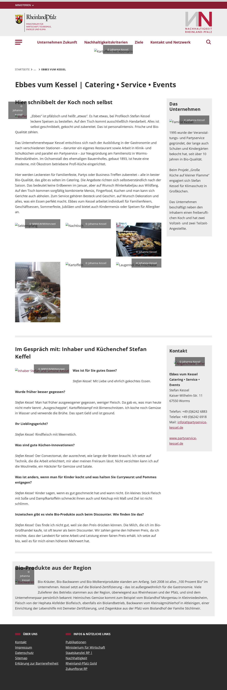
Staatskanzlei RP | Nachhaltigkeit (79, 655)
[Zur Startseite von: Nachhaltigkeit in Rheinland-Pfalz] (35, 22)
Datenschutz (24, 653)
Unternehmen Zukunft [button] (57, 42)
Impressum (23, 647)
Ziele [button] (139, 42)
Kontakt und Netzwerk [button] (170, 42)
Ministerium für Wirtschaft (85, 647)
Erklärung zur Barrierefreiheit (36, 663)
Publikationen (76, 642)
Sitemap (21, 658)
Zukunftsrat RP (76, 669)
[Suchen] (208, 42)
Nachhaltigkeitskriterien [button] (106, 42)
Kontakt (20, 642)
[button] (18, 42)
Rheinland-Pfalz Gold (81, 663)
